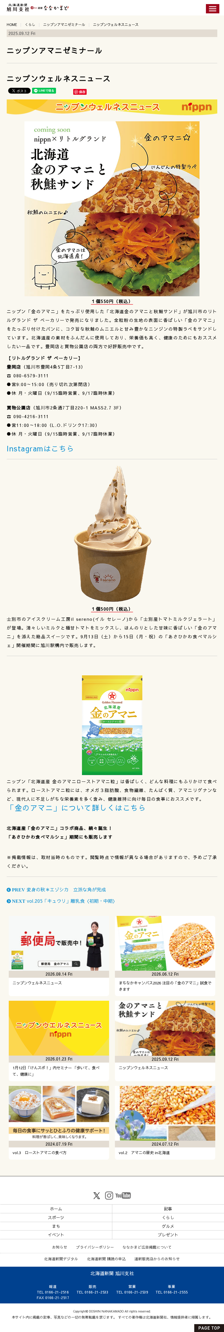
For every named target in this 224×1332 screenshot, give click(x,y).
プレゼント (168, 1235)
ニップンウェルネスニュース (37, 983)
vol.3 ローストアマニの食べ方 (39, 1152)
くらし (30, 24)
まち (56, 1226)
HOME (12, 24)
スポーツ (56, 1217)
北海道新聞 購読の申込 (106, 1258)
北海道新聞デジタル (61, 1258)
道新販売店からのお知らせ (157, 1258)
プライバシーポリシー (95, 1247)
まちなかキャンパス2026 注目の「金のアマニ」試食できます (165, 986)
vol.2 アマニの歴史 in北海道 (144, 1152)
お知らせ (59, 1247)
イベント (56, 1235)
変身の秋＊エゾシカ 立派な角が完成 (58, 889)
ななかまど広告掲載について (147, 1247)
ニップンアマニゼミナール (64, 24)
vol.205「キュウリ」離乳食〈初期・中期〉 (64, 901)
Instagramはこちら (40, 448)
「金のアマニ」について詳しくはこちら (76, 807)
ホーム (56, 1209)
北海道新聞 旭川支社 (112, 1273)
